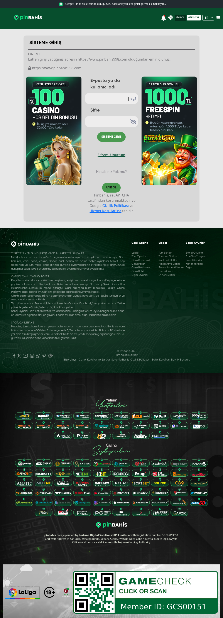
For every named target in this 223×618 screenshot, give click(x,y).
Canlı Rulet (138, 271)
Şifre (95, 110)
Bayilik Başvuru (180, 359)
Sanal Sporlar (194, 260)
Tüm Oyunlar (139, 256)
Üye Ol (180, 17)
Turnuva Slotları (168, 256)
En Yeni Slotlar (167, 275)
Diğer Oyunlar (140, 275)
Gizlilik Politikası (115, 205)
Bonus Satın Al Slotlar (171, 267)
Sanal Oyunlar (194, 253)
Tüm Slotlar (165, 253)
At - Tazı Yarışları (195, 256)
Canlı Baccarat (141, 260)
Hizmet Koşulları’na (105, 210)
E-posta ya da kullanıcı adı (105, 84)
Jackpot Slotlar (168, 260)
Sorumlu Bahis (120, 359)
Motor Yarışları (194, 264)
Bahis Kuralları (161, 359)
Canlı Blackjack (141, 267)
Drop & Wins (166, 271)
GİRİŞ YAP (193, 17)
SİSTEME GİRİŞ (111, 136)
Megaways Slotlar (169, 264)
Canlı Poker (138, 264)
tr (207, 17)
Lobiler (135, 253)
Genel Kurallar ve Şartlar (94, 359)
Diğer (189, 267)
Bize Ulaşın (70, 359)
